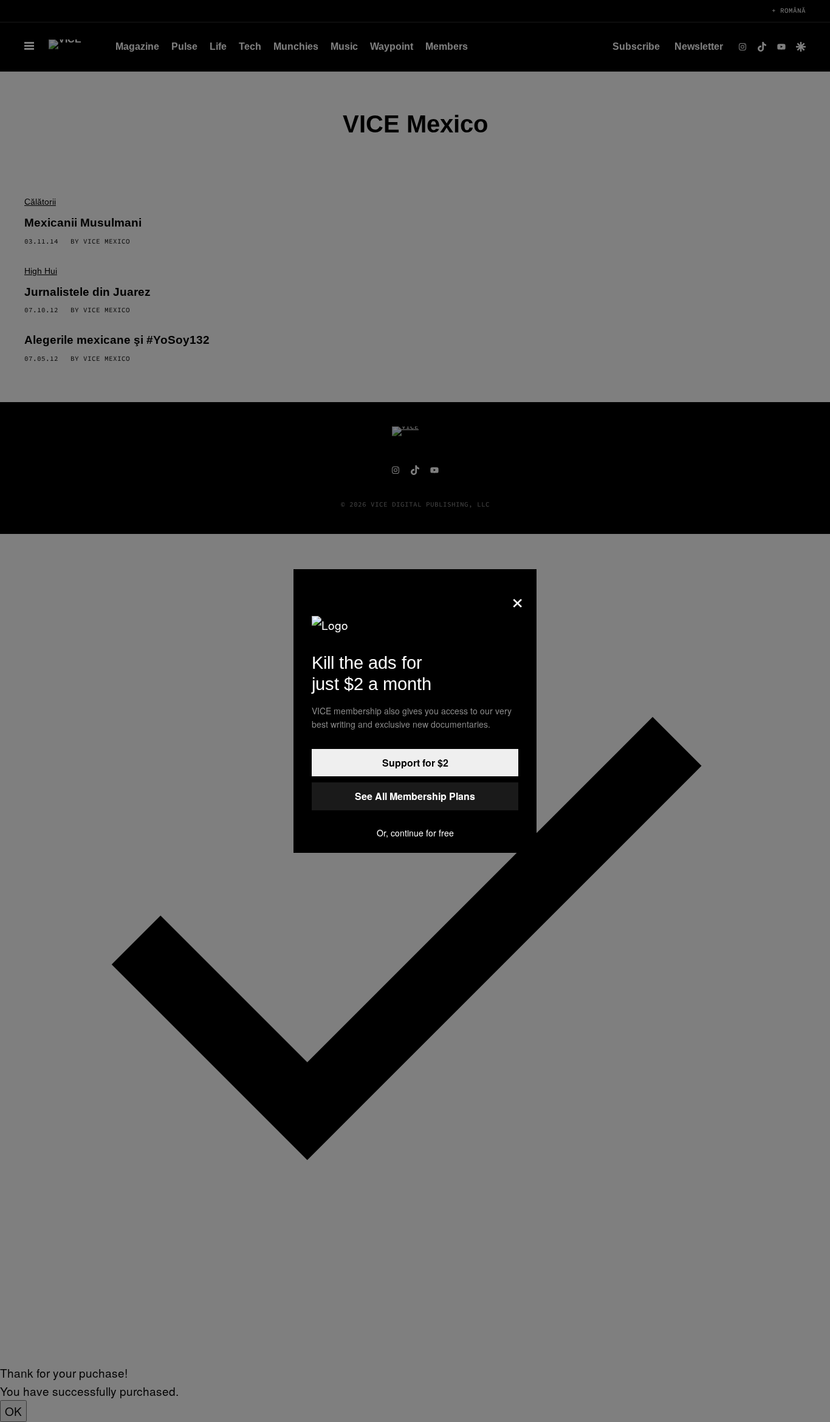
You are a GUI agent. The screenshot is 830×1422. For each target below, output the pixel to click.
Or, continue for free (415, 833)
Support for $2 (415, 763)
